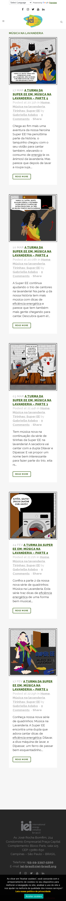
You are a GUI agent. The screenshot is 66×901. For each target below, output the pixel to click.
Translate (53, 3)
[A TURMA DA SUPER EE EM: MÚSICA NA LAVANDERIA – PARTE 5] (33, 61)
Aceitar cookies (34, 896)
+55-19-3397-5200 (40, 862)
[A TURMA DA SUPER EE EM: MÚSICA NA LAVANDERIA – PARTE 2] (33, 515)
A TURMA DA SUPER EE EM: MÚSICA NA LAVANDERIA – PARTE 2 (33, 548)
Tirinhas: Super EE (26, 110)
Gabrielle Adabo (25, 115)
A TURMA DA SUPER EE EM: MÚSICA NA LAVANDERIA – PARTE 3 (32, 400)
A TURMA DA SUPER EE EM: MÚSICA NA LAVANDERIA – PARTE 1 (33, 685)
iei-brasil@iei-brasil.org (38, 866)
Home (45, 102)
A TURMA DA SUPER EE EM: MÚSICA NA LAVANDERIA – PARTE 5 (32, 94)
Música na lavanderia (29, 106)
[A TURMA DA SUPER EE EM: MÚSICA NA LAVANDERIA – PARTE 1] (33, 652)
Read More (21, 176)
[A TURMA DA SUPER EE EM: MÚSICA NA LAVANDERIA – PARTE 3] (33, 367)
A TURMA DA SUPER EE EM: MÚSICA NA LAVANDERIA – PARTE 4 (32, 251)
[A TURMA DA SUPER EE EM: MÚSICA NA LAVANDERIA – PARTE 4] (33, 218)
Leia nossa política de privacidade (33, 891)
